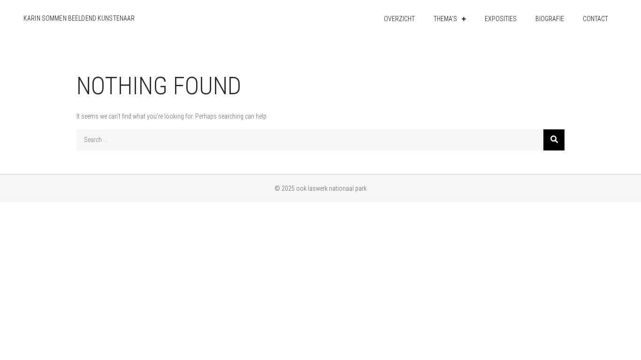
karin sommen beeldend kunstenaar (79, 18)
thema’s (445, 18)
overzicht (399, 18)
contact (595, 18)
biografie (549, 18)
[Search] (554, 139)
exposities (501, 18)
